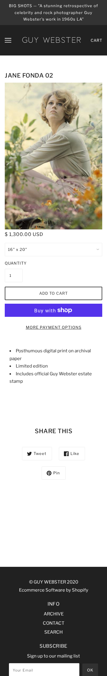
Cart (96, 40)
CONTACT (53, 623)
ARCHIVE (54, 614)
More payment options (53, 327)
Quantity (14, 263)
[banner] (51, 39)
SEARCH (53, 632)
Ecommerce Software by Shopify (53, 590)
